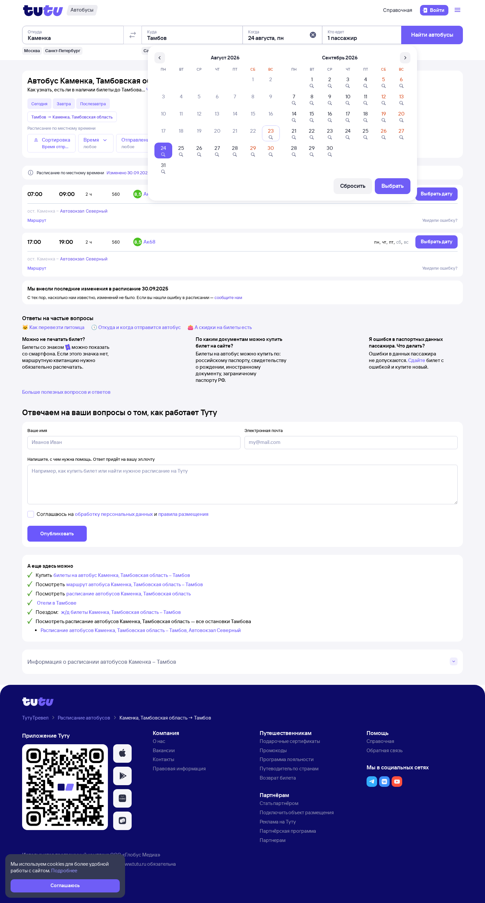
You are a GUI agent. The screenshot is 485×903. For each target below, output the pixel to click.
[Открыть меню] (458, 10)
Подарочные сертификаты (290, 741)
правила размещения (183, 514)
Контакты (163, 759)
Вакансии (164, 750)
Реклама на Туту (278, 822)
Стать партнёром (279, 803)
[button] (313, 35)
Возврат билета (278, 778)
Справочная (397, 10)
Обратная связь (385, 750)
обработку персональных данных (114, 514)
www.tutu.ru (133, 864)
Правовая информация (179, 768)
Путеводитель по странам (289, 768)
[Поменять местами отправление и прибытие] (132, 35)
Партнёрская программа (288, 831)
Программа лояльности (287, 759)
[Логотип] (43, 10)
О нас (159, 741)
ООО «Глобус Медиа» (135, 855)
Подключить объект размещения (297, 812)
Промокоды (273, 750)
